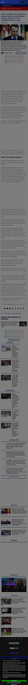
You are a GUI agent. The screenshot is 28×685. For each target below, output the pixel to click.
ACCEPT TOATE (14, 680)
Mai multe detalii (16, 664)
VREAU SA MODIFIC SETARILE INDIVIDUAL (14, 682)
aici (13, 668)
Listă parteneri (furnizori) (5, 678)
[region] (14, 672)
